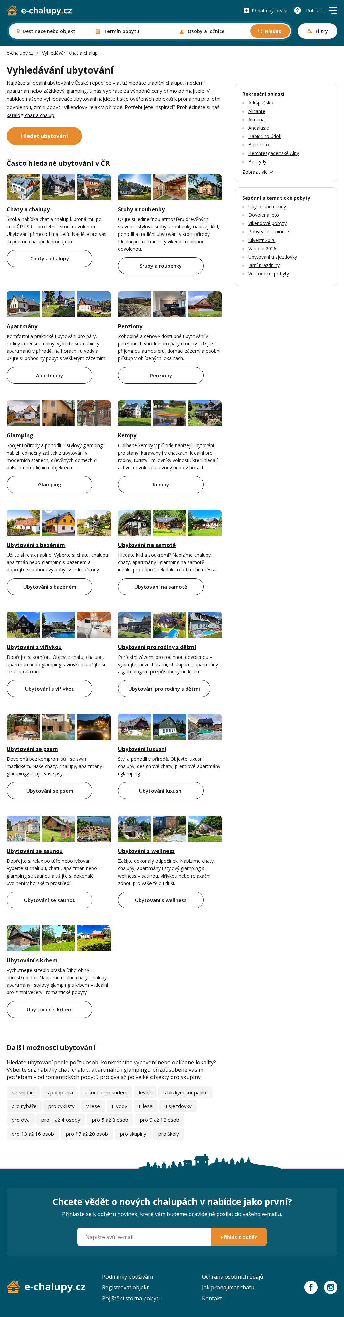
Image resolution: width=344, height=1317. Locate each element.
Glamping (20, 435)
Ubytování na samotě (147, 545)
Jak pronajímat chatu (228, 1287)
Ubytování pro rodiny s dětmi (157, 647)
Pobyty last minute (268, 231)
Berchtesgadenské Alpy (273, 153)
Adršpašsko (260, 102)
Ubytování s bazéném (36, 545)
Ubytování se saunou (35, 851)
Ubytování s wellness (146, 851)
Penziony (130, 326)
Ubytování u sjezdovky (272, 257)
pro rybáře (24, 1106)
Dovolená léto (263, 215)
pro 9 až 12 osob (159, 1119)
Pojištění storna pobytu (132, 1298)
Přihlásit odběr (239, 1237)
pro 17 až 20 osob (87, 1133)
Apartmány (22, 326)
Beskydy (257, 161)
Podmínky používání (127, 1276)
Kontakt (212, 1298)
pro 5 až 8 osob (110, 1119)
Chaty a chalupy (28, 209)
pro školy (168, 1133)
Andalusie (258, 128)
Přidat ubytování (269, 10)
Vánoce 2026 (262, 248)
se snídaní (23, 1092)
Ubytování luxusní (142, 749)
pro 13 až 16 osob (33, 1133)
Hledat (273, 31)
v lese (93, 1106)
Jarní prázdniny (264, 265)
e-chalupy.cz (20, 53)
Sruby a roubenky (141, 209)
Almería (256, 119)
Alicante (256, 111)
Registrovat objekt (125, 1287)
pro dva (21, 1119)
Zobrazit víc (254, 172)
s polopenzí (59, 1092)
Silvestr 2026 (262, 240)
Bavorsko (258, 144)
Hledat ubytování (44, 136)
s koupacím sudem (106, 1092)
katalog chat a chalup (30, 115)
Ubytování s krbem (32, 960)
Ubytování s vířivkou (34, 647)
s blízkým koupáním (185, 1092)
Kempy (127, 435)
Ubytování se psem (32, 749)
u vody (119, 1106)
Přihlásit (315, 10)
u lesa (146, 1106)
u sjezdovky (178, 1106)
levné (145, 1092)
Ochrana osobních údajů (232, 1276)
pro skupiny (133, 1133)
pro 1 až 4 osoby (60, 1119)
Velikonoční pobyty (268, 273)
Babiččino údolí (264, 136)
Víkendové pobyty (267, 223)
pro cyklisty (61, 1106)
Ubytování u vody (267, 206)
